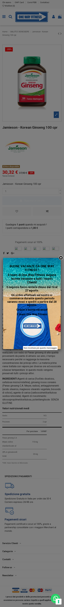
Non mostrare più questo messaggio (40, 348)
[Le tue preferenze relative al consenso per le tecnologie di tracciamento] (59, 602)
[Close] (61, 258)
